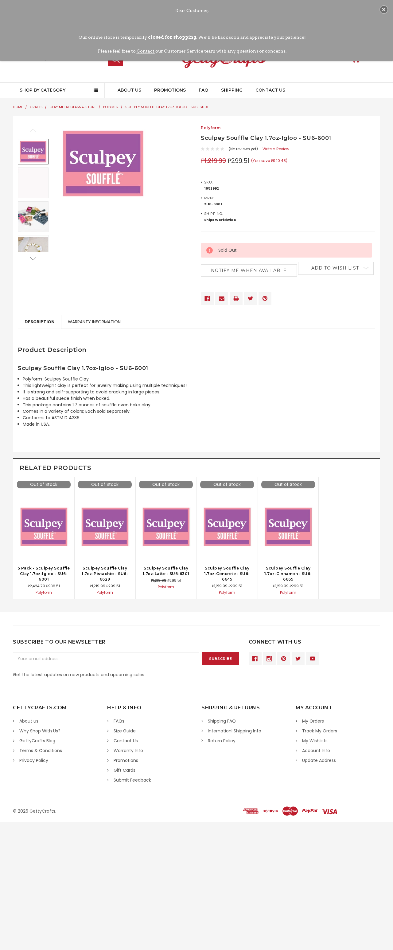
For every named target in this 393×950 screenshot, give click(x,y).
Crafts (36, 106)
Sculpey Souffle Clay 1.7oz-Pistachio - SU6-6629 (105, 573)
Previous (33, 130)
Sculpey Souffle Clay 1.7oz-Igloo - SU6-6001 (166, 106)
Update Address (319, 760)
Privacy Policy (33, 760)
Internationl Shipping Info (234, 731)
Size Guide (125, 731)
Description (40, 322)
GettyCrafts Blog (37, 741)
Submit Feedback (132, 780)
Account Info (316, 750)
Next (33, 258)
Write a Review (276, 149)
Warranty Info (128, 750)
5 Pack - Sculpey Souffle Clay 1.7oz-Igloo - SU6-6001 (44, 573)
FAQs (119, 721)
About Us (129, 90)
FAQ (203, 90)
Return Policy (221, 741)
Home (18, 106)
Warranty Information (94, 322)
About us (28, 721)
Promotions (170, 90)
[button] (383, 9)
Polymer (111, 106)
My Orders (313, 721)
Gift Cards (124, 770)
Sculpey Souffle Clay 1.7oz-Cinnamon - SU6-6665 (288, 573)
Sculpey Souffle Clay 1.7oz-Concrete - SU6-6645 (227, 573)
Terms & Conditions (40, 750)
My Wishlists (315, 741)
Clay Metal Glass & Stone (72, 106)
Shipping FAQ (222, 721)
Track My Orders (319, 731)
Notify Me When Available (249, 270)
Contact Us (270, 90)
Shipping (232, 90)
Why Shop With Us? (39, 731)
